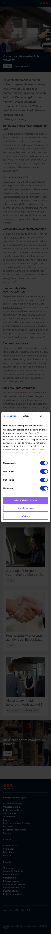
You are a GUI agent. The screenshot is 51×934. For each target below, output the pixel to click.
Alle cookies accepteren (25, 500)
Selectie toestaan (25, 508)
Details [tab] (26, 416)
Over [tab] (42, 416)
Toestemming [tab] (9, 416)
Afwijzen (25, 516)
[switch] (44, 471)
